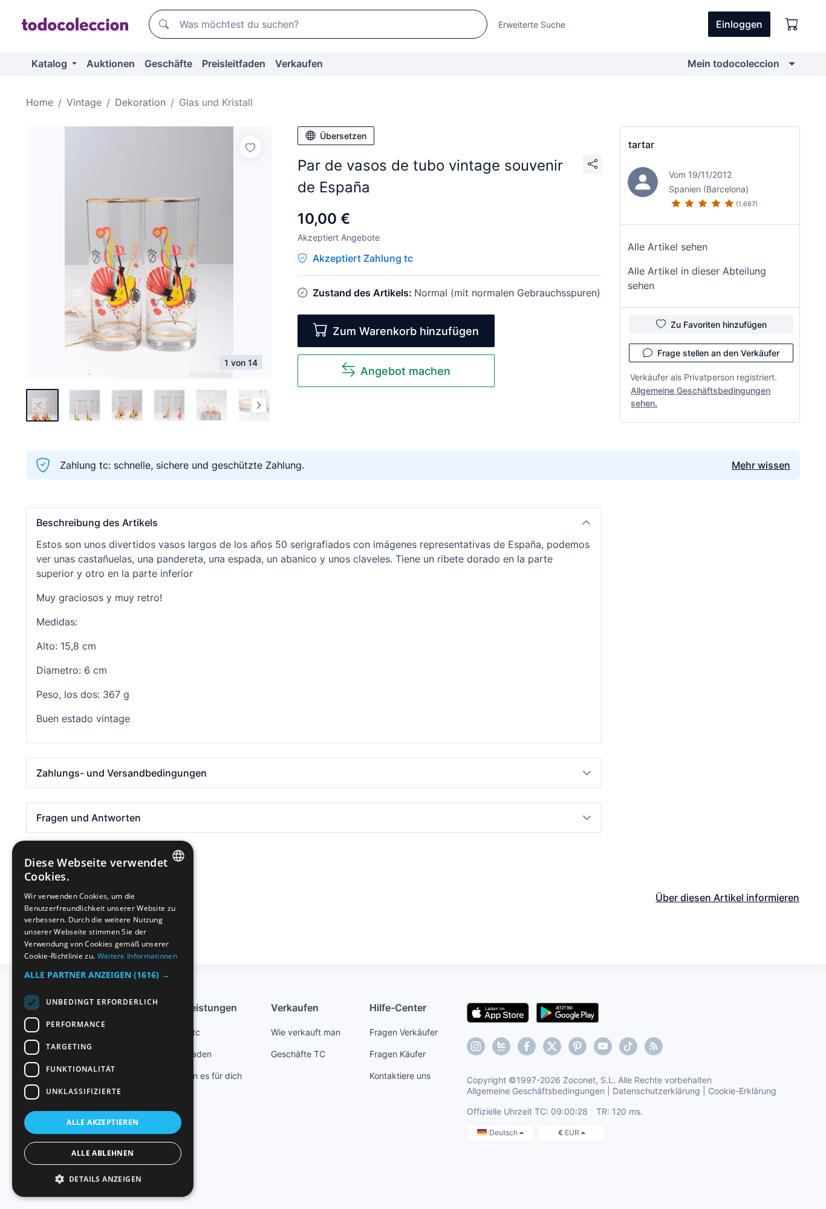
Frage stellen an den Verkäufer (718, 353)
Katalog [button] (50, 63)
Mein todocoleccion (733, 63)
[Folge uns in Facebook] (527, 1046)
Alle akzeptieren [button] (102, 1122)
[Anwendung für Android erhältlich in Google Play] (567, 1012)
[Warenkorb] (792, 24)
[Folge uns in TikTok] (628, 1046)
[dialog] (102, 1019)
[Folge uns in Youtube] (603, 1046)
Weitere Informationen (137, 956)
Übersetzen (343, 136)
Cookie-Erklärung (742, 1091)
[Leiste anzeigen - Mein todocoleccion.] (791, 63)
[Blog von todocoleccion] (654, 1046)
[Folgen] (250, 147)
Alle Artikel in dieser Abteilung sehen (697, 278)
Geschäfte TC (298, 1054)
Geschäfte (168, 63)
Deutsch (504, 1132)
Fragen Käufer (397, 1054)
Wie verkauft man (305, 1032)
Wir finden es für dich (200, 1076)
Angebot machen (405, 371)
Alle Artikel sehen (667, 247)
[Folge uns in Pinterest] (577, 1046)
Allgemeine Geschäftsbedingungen (536, 1091)
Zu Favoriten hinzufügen (719, 324)
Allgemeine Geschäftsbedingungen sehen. (700, 396)
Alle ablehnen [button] (102, 1153)
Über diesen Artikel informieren (727, 897)
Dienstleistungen (197, 1008)
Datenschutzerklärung (656, 1091)
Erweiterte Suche (531, 24)
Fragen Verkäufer (403, 1032)
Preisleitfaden (233, 63)
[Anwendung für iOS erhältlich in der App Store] (498, 1012)
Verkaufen (299, 63)
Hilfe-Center (397, 1008)
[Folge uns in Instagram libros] (501, 1046)
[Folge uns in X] (552, 1046)
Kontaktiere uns (400, 1076)
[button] (313, 522)
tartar (641, 144)
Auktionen (110, 63)
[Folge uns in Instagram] (476, 1046)
